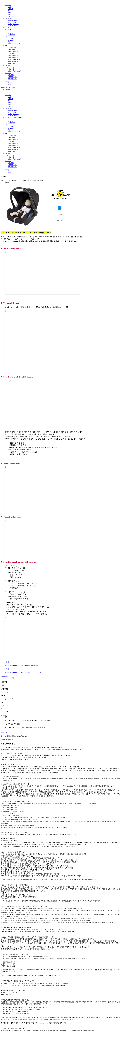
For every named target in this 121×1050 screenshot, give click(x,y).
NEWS (10, 82)
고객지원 (8, 73)
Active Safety (12, 22)
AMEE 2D (11, 33)
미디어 (7, 81)
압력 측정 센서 (13, 51)
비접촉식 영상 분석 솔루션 (13, 117)
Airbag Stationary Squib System (13, 24)
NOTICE (11, 84)
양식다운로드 (12, 79)
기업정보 (8, 5)
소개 (9, 7)
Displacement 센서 (14, 59)
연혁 (9, 12)
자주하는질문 (12, 77)
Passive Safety (12, 20)
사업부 (10, 9)
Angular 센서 (12, 47)
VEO (10, 42)
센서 (6, 45)
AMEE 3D (11, 35)
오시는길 (11, 16)
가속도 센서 (12, 49)
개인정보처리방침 (7, 739)
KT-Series (11, 40)
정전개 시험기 (13, 61)
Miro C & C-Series (14, 44)
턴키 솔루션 (8, 18)
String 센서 (11, 53)
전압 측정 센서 (13, 57)
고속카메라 (8, 37)
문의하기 (11, 75)
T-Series (10, 38)
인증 (9, 14)
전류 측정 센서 (13, 55)
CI (9, 11)
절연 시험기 (12, 63)
